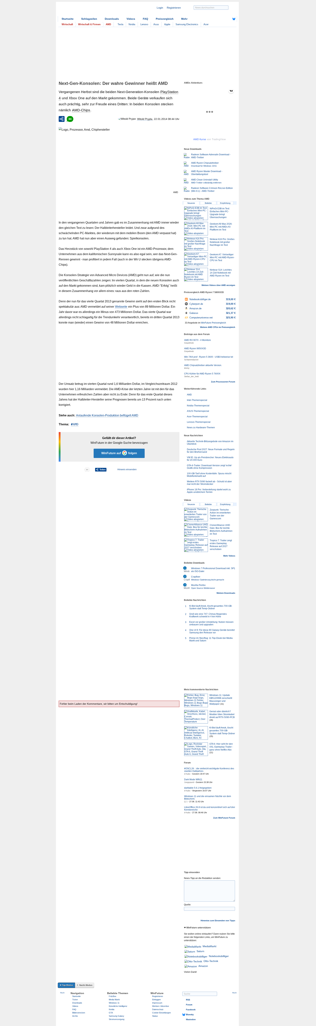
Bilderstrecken (78, 1013)
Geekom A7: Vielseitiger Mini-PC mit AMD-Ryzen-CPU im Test (222, 257)
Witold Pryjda (144, 119)
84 (70, 119)
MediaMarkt (209, 946)
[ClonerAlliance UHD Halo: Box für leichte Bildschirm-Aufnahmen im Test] (196, 529)
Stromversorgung (116, 1019)
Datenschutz (157, 1009)
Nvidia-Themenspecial (198, 405)
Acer (206, 24)
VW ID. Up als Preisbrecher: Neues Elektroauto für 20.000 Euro (210, 458)
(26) (211, 720)
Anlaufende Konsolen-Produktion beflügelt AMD (107, 415)
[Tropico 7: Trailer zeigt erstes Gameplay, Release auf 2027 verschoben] (196, 545)
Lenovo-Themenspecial (198, 422)
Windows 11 (114, 1003)
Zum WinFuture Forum (224, 818)
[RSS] (222, 19)
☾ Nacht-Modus (84, 985)
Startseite (68, 18)
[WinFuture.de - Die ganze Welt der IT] (89, 10)
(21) (211, 752)
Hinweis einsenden (127, 469)
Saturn (200, 951)
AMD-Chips (81, 110)
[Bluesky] (233, 19)
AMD (75, 424)
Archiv (75, 1016)
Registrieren (174, 7)
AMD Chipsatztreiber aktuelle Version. (203, 365)
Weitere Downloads (226, 593)
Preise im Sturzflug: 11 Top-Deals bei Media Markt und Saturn (211, 639)
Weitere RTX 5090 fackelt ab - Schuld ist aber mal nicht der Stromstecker (209, 482)
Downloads (112, 18)
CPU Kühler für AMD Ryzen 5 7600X (202, 373)
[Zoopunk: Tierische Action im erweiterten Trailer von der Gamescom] (196, 514)
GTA (111, 1013)
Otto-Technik (211, 961)
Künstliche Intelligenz (118, 1006)
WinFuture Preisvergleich (213, 323)
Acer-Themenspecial (197, 416)
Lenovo (144, 24)
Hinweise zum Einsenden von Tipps (218, 920)
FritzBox (112, 996)
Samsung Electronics (187, 24)
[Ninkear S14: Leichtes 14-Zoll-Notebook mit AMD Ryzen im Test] (196, 274)
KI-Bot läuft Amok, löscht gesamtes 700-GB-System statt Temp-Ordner (210, 607)
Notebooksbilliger (219, 956)
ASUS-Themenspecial (198, 411)
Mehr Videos (229, 556)
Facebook (190, 1009)
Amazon (203, 966)
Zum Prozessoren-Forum (223, 382)
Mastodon (191, 1019)
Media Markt (114, 999)
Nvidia (132, 24)
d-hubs (187, 774)
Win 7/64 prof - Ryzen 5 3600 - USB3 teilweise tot (208, 357)
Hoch (62, 993)
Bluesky (190, 1014)
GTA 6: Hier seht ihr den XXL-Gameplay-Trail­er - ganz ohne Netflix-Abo (221, 747)
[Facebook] (228, 19)
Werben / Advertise (160, 1006)
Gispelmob (189, 343)
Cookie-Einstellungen (161, 1013)
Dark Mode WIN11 (193, 779)
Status (155, 1016)
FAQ (145, 18)
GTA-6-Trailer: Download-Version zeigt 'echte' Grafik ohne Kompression (209, 466)
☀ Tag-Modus (66, 985)
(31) (222, 704)
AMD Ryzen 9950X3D (195, 348)
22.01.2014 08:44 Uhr (166, 119)
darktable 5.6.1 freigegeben (198, 788)
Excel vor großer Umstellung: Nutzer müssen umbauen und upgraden (211, 623)
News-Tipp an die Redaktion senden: (202, 878)
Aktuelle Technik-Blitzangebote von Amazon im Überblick (210, 442)
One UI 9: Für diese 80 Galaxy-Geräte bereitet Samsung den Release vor (212, 631)
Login (160, 7)
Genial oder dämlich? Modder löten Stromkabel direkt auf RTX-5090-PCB (222, 714)
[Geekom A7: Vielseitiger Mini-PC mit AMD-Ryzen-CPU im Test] (196, 259)
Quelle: (187, 904)
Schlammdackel (191, 360)
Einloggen (156, 999)
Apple (167, 24)
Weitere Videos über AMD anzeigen (218, 285)
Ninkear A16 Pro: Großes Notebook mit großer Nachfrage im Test (222, 242)
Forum (189, 1005)
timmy (186, 368)
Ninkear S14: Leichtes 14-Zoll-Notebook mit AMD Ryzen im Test (221, 273)
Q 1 (185, 801)
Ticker (75, 999)
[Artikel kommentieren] (71, 469)
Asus (156, 24)
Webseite (121, 306)
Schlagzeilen (89, 18)
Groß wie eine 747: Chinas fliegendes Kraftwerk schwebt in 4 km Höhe (208, 615)
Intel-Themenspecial (197, 400)
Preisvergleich (165, 18)
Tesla (120, 24)
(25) (211, 736)
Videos (131, 18)
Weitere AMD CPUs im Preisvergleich (217, 327)
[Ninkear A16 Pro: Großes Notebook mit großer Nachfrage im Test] (196, 244)
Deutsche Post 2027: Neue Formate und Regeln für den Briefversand (211, 450)
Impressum (157, 1003)
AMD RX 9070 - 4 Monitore (197, 340)
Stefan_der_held (191, 376)
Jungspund (189, 782)
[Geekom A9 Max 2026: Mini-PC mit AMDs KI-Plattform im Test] (196, 228)
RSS (188, 1000)
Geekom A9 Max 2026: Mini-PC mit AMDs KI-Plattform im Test (221, 227)
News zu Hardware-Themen (201, 427)
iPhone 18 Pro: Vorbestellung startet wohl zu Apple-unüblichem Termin (209, 490)
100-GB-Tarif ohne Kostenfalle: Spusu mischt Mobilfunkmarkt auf (209, 474)
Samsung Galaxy (116, 1016)
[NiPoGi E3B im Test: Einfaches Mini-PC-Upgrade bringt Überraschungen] (196, 213)
